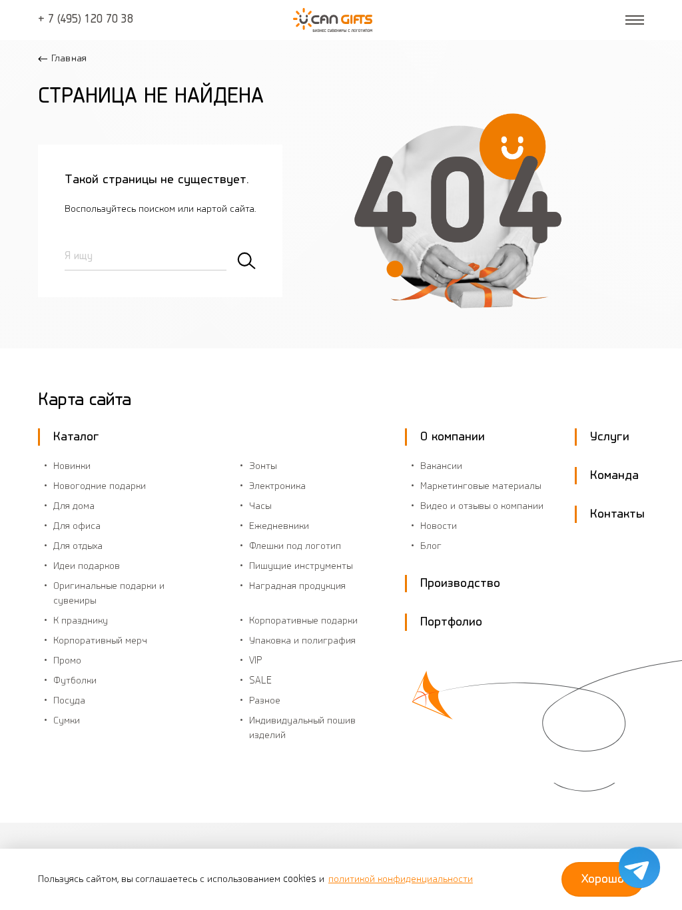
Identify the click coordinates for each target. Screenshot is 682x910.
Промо (67, 661)
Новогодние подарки (99, 486)
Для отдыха (78, 546)
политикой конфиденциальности (400, 879)
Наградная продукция (297, 586)
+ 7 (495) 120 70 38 (85, 20)
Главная (69, 58)
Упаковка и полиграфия (302, 641)
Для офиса (77, 526)
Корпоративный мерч (100, 641)
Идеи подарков (86, 566)
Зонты (262, 466)
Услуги (609, 437)
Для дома (74, 506)
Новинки (72, 466)
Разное (264, 700)
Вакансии (441, 466)
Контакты (617, 514)
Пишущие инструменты (300, 566)
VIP (255, 661)
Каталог (76, 437)
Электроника (277, 486)
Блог (431, 546)
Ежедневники (279, 526)
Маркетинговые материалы (480, 486)
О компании (452, 437)
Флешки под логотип (295, 546)
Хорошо (602, 879)
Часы (260, 506)
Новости (438, 526)
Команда (614, 475)
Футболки (75, 681)
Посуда (69, 700)
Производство (460, 583)
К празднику (80, 621)
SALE (260, 681)
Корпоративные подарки (303, 621)
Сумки (66, 720)
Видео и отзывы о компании (481, 506)
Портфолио (451, 622)
